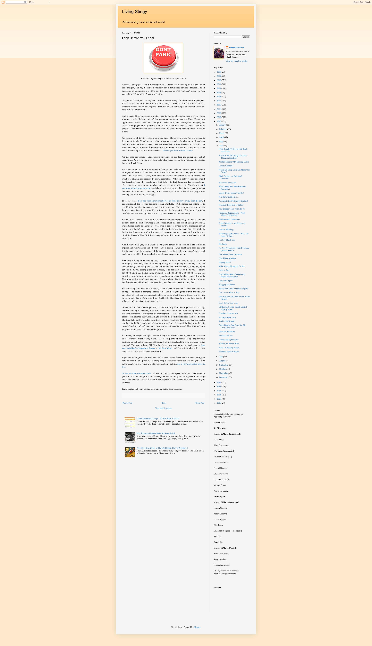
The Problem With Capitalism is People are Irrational (232, 275)
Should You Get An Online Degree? (233, 288)
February (223, 129)
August (222, 361)
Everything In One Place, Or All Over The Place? (232, 326)
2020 (219, 121)
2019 (219, 117)
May (221, 141)
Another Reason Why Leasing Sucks (234, 162)
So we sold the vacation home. (137, 373)
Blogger (197, 627)
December (223, 377)
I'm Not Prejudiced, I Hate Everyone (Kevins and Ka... (234, 249)
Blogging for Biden (227, 285)
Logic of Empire (226, 281)
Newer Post (127, 403)
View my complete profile (236, 61)
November (223, 373)
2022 (219, 386)
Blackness (223, 244)
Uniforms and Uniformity (229, 219)
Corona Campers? (226, 166)
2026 (219, 403)
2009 (219, 76)
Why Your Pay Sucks (227, 183)
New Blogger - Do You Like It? (232, 209)
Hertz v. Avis (224, 270)
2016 (219, 105)
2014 (219, 97)
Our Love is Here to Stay (229, 293)
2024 (219, 395)
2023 (219, 391)
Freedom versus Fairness (229, 351)
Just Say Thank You (227, 240)
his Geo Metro (165, 348)
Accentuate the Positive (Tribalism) (233, 201)
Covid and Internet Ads (228, 313)
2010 (219, 80)
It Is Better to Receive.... (229, 197)
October (222, 369)
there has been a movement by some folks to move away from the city (170, 200)
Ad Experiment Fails (227, 317)
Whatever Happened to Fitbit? (231, 205)
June (221, 145)
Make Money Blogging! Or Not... (232, 266)
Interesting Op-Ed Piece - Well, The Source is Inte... (233, 235)
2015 (219, 101)
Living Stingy (134, 11)
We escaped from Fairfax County (178, 150)
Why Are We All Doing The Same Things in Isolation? (233, 156)
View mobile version (163, 408)
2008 (219, 72)
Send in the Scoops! (227, 321)
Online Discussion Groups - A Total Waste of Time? (158, 418)
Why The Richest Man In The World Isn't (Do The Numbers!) (162, 448)
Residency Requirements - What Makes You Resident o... (232, 214)
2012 (219, 88)
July (221, 357)
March (222, 133)
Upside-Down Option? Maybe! (231, 193)
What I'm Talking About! (229, 348)
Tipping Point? (225, 262)
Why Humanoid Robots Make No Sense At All (156, 433)
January (222, 125)
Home (163, 403)
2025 (219, 399)
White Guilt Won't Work (229, 343)
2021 (219, 382)
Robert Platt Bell (236, 47)
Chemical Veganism (227, 332)
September (224, 365)
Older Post (199, 403)
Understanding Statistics (228, 340)
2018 (219, 113)
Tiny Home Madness (227, 258)
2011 (219, 84)
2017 (219, 109)
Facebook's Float (226, 336)
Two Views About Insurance (230, 254)
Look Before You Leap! (228, 303)
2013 (219, 93)
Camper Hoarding (226, 230)
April (221, 137)
